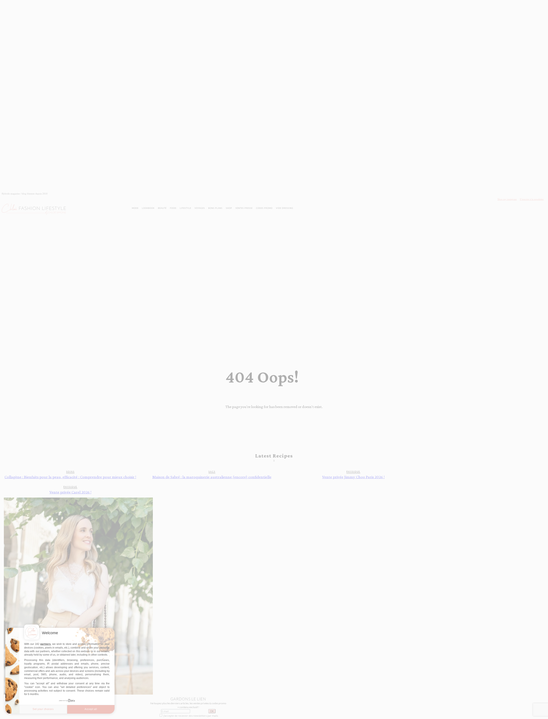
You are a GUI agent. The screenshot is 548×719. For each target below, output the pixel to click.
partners (45, 644)
